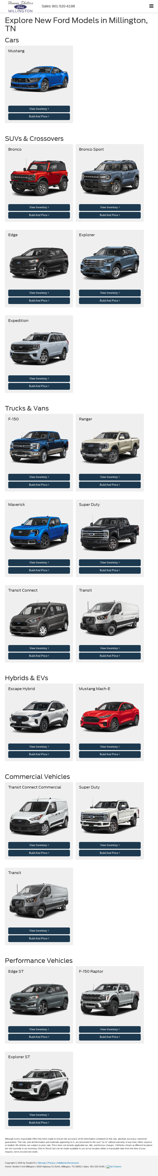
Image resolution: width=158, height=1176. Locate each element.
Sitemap (42, 1163)
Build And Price (38, 116)
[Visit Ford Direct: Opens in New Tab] (114, 1166)
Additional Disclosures (68, 1163)
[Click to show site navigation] (151, 6)
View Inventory (38, 108)
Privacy (51, 1163)
